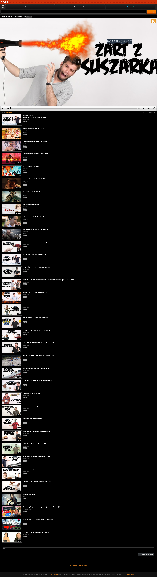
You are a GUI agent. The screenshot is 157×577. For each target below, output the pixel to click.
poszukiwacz (9, 112)
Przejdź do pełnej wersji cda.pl (79, 566)
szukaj (152, 12)
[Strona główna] (5, 2)
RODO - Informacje (128, 574)
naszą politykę (54, 574)
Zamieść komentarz (146, 555)
